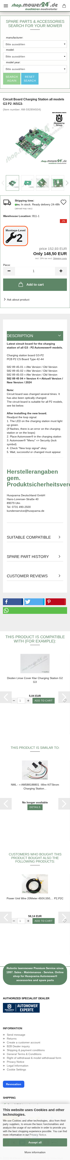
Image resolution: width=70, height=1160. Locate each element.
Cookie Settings (16, 1069)
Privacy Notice (38, 1134)
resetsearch (30, 78)
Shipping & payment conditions (26, 1050)
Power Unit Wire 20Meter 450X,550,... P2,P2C (35, 898)
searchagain (12, 78)
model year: (13, 62)
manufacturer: (14, 37)
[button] (12, 601)
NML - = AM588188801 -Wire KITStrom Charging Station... (35, 786)
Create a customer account (23, 1042)
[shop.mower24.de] (35, 6)
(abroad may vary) (23, 208)
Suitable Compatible (29, 537)
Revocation (13, 1084)
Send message (16, 1034)
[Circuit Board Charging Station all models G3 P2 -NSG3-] (35, 140)
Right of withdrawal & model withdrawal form (34, 1057)
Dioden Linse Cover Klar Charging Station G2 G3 (35, 680)
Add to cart (35, 284)
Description (20, 336)
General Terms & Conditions (24, 1054)
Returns (12, 1038)
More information (35, 1152)
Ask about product (18, 299)
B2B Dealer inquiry (18, 1046)
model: (10, 49)
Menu (6, 6)
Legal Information (17, 1065)
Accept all (35, 1142)
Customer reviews (27, 576)
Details (35, 807)
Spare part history (28, 556)
